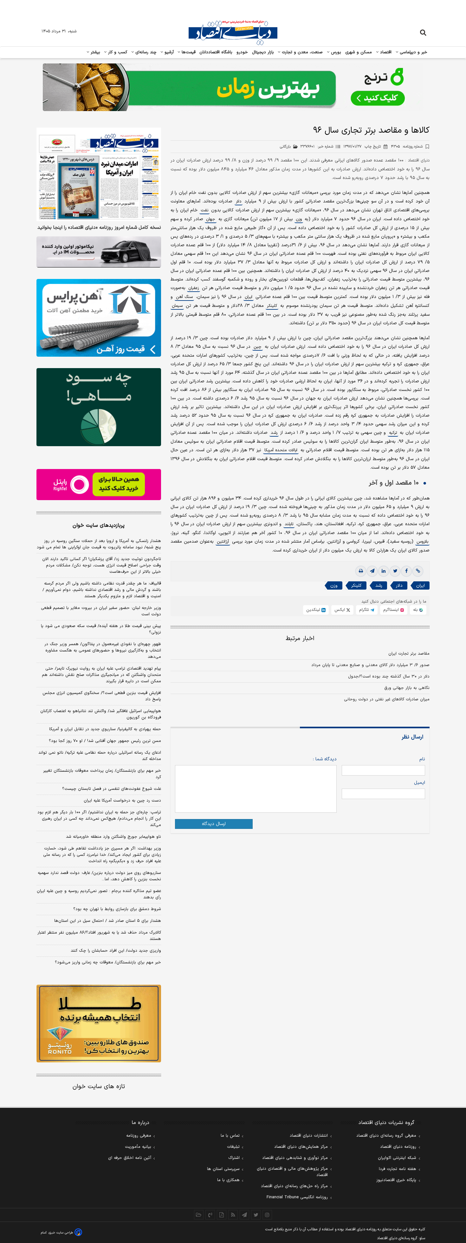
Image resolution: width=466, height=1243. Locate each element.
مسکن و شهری (358, 52)
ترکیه (393, 433)
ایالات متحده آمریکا (280, 450)
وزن (299, 219)
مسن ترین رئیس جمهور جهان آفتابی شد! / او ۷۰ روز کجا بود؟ (105, 741)
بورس (335, 52)
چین (258, 347)
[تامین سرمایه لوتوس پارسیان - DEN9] (98, 407)
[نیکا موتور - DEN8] (98, 252)
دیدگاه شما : (325, 759)
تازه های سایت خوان (99, 1086)
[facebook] (406, 571)
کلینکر (272, 306)
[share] (221, 1215)
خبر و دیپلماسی (413, 52)
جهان (210, 219)
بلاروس (422, 542)
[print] (361, 571)
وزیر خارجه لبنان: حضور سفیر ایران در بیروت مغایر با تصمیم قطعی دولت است (101, 611)
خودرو (242, 52)
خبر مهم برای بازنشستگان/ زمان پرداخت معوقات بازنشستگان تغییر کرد (102, 774)
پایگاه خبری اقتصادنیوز (396, 1180)
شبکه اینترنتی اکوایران (397, 1158)
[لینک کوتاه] (418, 571)
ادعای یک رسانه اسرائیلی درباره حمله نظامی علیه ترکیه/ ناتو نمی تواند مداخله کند (99, 756)
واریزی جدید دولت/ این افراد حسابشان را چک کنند (116, 951)
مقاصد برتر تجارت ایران (409, 654)
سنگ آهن (184, 297)
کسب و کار (117, 52)
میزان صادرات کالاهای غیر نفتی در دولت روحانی (387, 699)
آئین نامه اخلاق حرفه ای (129, 1158)
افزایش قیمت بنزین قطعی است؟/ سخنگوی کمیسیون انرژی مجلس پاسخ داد (101, 696)
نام (422, 759)
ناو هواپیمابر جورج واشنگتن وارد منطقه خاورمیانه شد (113, 837)
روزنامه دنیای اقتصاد (398, 1147)
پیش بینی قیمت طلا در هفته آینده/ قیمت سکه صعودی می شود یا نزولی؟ (101, 629)
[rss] (233, 1215)
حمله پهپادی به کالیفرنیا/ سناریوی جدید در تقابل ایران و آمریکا (105, 729)
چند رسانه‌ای (145, 52)
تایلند (289, 524)
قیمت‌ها (188, 52)
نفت (204, 210)
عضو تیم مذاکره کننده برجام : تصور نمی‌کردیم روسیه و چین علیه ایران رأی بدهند (99, 894)
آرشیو (168, 52)
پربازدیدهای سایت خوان (99, 525)
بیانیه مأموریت (138, 1147)
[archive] (199, 1215)
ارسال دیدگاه (214, 824)
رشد (274, 433)
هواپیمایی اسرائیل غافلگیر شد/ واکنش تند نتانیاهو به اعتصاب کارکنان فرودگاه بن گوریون (100, 714)
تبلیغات (233, 1147)
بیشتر (94, 52)
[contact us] (210, 1215)
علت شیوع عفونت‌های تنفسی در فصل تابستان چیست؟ (111, 789)
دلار (238, 201)
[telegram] (372, 571)
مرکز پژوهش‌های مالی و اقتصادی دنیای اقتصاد (292, 1172)
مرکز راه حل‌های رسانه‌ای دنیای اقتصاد (294, 1186)
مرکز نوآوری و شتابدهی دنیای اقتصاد (295, 1158)
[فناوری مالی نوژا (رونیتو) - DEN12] (98, 1024)
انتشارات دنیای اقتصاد (309, 1136)
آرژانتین (223, 542)
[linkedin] (384, 571)
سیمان (177, 306)
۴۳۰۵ (407, 146)
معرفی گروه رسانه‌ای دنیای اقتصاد (386, 1136)
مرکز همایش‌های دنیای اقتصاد (301, 1147)
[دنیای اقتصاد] (233, 32)
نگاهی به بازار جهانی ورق (407, 688)
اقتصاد (385, 52)
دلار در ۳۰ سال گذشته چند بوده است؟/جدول (389, 676)
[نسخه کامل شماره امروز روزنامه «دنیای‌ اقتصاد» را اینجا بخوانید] (98, 174)
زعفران (193, 288)
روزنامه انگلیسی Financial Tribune (297, 1197)
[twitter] (395, 571)
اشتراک (234, 1158)
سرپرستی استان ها (223, 1169)
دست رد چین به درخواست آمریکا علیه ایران (122, 800)
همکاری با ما (228, 1180)
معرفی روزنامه (138, 1136)
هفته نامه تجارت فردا (397, 1169)
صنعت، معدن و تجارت (301, 52)
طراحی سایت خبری (61, 1232)
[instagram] (267, 1215)
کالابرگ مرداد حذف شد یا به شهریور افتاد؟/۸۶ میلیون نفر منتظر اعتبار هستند (99, 935)
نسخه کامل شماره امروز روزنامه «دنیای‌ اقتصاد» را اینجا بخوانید (99, 227)
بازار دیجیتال (263, 52)
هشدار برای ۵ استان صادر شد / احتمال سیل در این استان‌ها (107, 921)
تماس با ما (230, 1136)
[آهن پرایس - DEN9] (98, 318)
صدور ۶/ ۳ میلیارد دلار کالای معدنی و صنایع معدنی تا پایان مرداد (370, 665)
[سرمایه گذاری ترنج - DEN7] (233, 87)
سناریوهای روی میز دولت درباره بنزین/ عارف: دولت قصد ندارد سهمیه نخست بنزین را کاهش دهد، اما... (99, 876)
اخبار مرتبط (300, 638)
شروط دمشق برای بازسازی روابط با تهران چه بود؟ (117, 909)
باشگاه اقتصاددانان (216, 52)
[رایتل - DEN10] (98, 484)
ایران (248, 297)
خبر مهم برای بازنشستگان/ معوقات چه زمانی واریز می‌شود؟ (108, 962)
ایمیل (419, 782)
